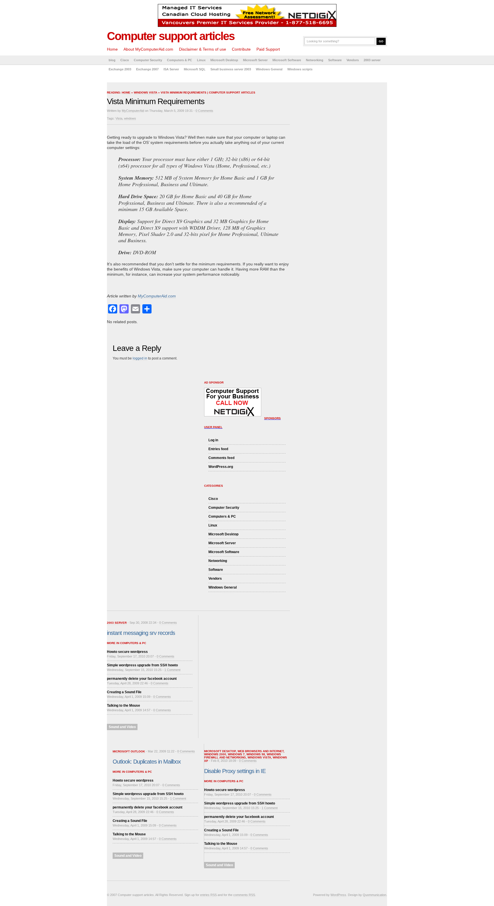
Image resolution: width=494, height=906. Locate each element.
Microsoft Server (255, 60)
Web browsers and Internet (261, 751)
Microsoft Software (286, 60)
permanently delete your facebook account (142, 679)
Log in (213, 440)
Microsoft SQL (195, 69)
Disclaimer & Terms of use (202, 49)
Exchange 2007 (147, 69)
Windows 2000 (215, 754)
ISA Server (171, 69)
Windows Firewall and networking (242, 756)
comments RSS (244, 895)
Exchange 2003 (120, 69)
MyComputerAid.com (157, 296)
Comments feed (221, 458)
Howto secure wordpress (127, 652)
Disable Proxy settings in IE (235, 771)
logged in (140, 358)
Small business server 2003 (230, 69)
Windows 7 (236, 754)
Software (335, 60)
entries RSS (208, 895)
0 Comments (204, 110)
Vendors (352, 60)
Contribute (241, 49)
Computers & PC (179, 60)
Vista (118, 118)
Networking (314, 60)
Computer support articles (170, 36)
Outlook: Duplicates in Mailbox (147, 761)
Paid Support (268, 49)
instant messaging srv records (141, 633)
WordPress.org (220, 467)
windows (130, 118)
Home (112, 49)
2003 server (372, 60)
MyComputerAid (133, 110)
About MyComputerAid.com (148, 49)
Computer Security (148, 60)
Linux (201, 60)
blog (112, 60)
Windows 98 (255, 754)
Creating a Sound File (124, 692)
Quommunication (374, 895)
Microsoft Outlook (129, 751)
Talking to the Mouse (123, 706)
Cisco (124, 60)
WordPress (338, 895)
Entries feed (218, 449)
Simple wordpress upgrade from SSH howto (142, 665)
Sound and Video (122, 727)
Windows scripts (299, 69)
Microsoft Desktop (224, 60)
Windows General (269, 69)
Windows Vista (145, 92)
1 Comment (172, 669)
